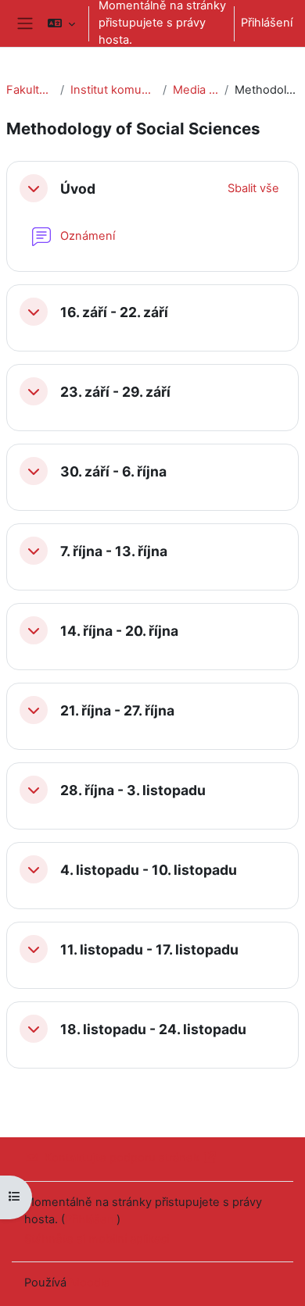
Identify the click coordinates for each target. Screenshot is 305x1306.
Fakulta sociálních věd (30, 90)
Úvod (77, 188)
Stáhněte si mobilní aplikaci (96, 1239)
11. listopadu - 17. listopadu (149, 949)
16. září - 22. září (114, 312)
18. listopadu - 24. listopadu (153, 1029)
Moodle (90, 1283)
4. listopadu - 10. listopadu (148, 870)
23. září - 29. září (115, 392)
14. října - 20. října (119, 631)
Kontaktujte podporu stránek (122, 1158)
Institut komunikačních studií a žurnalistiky (113, 90)
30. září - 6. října (113, 471)
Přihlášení (266, 23)
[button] (61, 23)
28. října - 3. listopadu (133, 790)
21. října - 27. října (117, 710)
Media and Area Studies (196, 90)
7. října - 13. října (113, 551)
